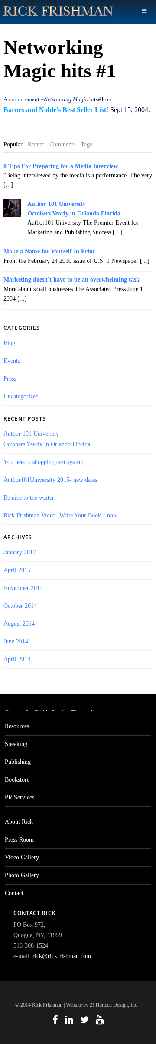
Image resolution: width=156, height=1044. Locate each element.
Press (9, 378)
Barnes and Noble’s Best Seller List (54, 109)
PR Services (19, 797)
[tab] (13, 144)
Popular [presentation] (13, 144)
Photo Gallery (22, 875)
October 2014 (20, 606)
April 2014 (16, 659)
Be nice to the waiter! (29, 497)
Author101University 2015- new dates (50, 480)
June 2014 (15, 641)
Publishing (18, 762)
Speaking (16, 744)
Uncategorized (21, 396)
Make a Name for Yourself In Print (49, 251)
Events (11, 361)
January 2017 (19, 552)
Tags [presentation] (86, 144)
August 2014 (19, 623)
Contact (14, 893)
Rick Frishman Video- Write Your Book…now (60, 515)
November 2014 (23, 588)
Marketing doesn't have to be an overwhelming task (71, 279)
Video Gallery (22, 857)
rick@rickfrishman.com (61, 956)
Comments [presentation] (62, 144)
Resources (17, 726)
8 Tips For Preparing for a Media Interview (60, 166)
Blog (9, 343)
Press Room (19, 839)
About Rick (19, 822)
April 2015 (16, 570)
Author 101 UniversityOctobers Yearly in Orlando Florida (73, 209)
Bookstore (17, 779)
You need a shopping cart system (43, 462)
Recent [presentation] (36, 144)
